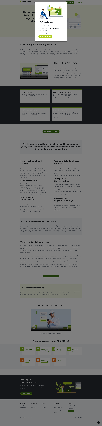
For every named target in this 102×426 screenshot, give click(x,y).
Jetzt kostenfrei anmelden (45, 36)
